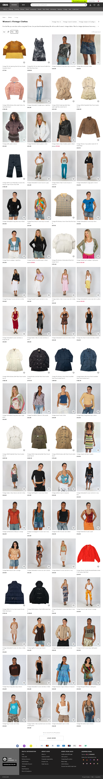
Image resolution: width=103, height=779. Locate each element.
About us (44, 754)
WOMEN (14, 5)
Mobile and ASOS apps (66, 754)
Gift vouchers (64, 756)
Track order (24, 756)
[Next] (99, 22)
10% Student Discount (27, 764)
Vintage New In (56, 22)
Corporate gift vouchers (66, 759)
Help (23, 754)
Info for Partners (65, 764)
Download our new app (79, 1)
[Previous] (50, 22)
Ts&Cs (92, 777)
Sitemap (24, 766)
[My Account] (90, 4)
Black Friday (64, 761)
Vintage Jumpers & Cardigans (87, 22)
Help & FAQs (92, 1)
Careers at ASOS (46, 756)
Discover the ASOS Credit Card (68, 766)
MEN (23, 5)
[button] (83, 759)
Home (4, 17)
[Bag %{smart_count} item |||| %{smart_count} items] (98, 4)
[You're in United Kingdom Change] (98, 1)
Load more (51, 738)
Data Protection (25, 768)
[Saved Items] (94, 4)
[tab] (5, 9)
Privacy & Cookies (86, 777)
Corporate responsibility (47, 759)
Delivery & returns (26, 759)
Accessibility (97, 777)
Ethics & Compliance (26, 771)
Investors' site (45, 761)
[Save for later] (24, 62)
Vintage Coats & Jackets (70, 22)
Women (10, 17)
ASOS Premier (25, 761)
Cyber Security (45, 764)
